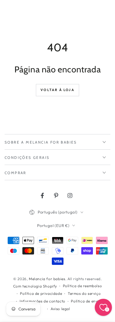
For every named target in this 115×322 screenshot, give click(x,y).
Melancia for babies (47, 278)
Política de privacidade (41, 293)
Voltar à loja (57, 90)
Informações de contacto (42, 301)
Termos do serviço (84, 293)
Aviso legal (60, 308)
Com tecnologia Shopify (35, 286)
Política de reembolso (82, 286)
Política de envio (86, 301)
